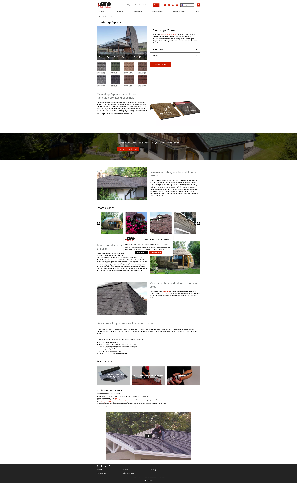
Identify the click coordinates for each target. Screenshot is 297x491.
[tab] (175, 49)
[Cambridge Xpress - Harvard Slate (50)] (101, 67)
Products (99, 470)
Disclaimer (153, 477)
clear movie (107, 112)
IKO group (130, 5)
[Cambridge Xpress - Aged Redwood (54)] (129, 80)
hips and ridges (123, 400)
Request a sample (160, 64)
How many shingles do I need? (128, 149)
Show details (141, 253)
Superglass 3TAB (106, 402)
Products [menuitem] (101, 11)
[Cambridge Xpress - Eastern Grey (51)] (101, 80)
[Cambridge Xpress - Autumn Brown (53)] (142, 67)
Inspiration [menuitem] (119, 11)
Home (100, 16)
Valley (116, 400)
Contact (156, 5)
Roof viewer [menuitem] (138, 11)
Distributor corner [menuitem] (179, 11)
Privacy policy (161, 477)
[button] (198, 223)
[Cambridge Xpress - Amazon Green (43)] (115, 67)
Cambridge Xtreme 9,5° (168, 34)
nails (115, 398)
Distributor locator (128, 473)
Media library (146, 5)
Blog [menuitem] (197, 11)
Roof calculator (101, 473)
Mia (152, 480)
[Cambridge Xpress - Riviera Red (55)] (142, 80)
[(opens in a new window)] (165, 5)
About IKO (138, 5)
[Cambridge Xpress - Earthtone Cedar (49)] (129, 67)
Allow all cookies (156, 253)
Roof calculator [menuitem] (157, 11)
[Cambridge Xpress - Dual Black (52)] (115, 80)
